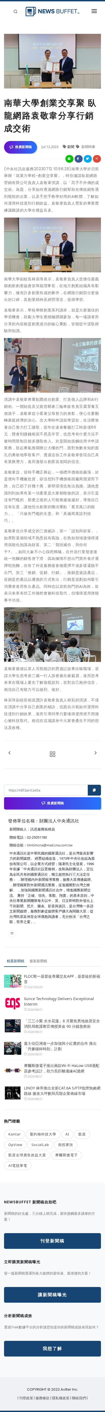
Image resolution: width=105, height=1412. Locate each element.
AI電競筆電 (17, 1165)
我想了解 (52, 1348)
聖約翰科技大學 (43, 1134)
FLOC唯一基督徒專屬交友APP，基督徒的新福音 (62, 979)
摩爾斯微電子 (66, 1154)
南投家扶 (65, 1144)
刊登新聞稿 (52, 1241)
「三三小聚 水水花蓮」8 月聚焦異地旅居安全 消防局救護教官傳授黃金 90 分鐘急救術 (62, 1023)
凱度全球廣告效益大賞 (27, 1154)
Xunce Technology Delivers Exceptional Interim (59, 1001)
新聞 (71, 146)
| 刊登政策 (26, 1398)
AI (67, 1134)
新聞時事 (87, 146)
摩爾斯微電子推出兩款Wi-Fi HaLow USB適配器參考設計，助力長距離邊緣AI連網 (61, 1068)
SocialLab (40, 1144)
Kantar (14, 1134)
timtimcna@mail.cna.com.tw (49, 845)
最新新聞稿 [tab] (38, 960)
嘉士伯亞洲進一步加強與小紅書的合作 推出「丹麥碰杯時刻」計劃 (60, 1046)
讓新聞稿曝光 (52, 1295)
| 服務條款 (42, 1398)
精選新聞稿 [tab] (15, 960)
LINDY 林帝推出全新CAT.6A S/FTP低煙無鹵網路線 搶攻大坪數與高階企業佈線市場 (62, 1090)
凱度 (82, 1134)
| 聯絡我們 (78, 1398)
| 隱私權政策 (60, 1398)
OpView (15, 1144)
